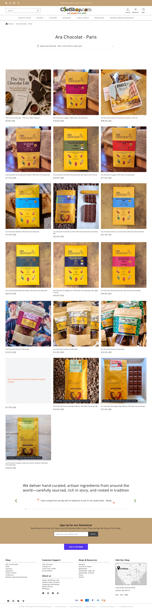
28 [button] (113, 509)
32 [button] (126, 509)
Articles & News (85, 566)
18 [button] (79, 509)
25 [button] (103, 509)
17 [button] (76, 509)
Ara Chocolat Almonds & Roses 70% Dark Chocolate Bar (121, 288)
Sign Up (93, 534)
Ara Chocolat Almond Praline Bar (17, 347)
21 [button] (89, 509)
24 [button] (99, 509)
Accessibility (47, 571)
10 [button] (53, 509)
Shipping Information (50, 584)
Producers (10, 575)
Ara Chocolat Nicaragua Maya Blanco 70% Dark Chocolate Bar (123, 403)
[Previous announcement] (48, 3)
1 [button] (22, 509)
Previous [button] (16, 498)
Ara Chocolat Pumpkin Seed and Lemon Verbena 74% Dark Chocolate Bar (27, 461)
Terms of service (75, 606)
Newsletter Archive (86, 573)
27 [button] (109, 509)
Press (81, 575)
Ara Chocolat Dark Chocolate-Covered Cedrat (26, 377)
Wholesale (83, 569)
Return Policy (47, 586)
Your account (47, 564)
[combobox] (22, 10)
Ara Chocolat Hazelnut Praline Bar (65, 347)
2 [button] (26, 509)
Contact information (107, 606)
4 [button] (32, 509)
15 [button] (69, 509)
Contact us (46, 566)
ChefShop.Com (30, 606)
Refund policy (91, 606)
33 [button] (129, 509)
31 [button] (123, 509)
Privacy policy (60, 606)
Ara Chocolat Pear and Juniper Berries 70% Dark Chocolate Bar (75, 403)
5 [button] (36, 509)
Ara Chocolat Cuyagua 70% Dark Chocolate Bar (118, 172)
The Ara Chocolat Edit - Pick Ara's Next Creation (23, 115)
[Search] (37, 10)
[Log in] (127, 9)
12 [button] (59, 509)
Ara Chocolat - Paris (24, 24)
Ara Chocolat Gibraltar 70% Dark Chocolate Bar (22, 229)
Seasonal (9, 571)
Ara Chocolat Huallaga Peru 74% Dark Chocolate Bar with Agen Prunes (75, 289)
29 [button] (116, 509)
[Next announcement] (103, 3)
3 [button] (29, 509)
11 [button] (56, 509)
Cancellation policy (126, 606)
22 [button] (93, 509)
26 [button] (106, 509)
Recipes (82, 564)
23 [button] (96, 509)
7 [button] (43, 509)
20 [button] (86, 509)
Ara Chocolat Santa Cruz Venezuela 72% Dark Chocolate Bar (122, 229)
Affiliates (45, 589)
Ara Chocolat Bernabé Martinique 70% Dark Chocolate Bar (26, 288)
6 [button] (39, 509)
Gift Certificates (12, 564)
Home (10, 24)
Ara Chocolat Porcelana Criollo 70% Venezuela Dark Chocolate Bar (75, 230)
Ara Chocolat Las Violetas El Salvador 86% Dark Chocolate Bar (28, 172)
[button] (76, 43)
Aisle (7, 566)
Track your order (49, 569)
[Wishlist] (135, 9)
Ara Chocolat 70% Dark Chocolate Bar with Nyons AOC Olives (75, 172)
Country (9, 569)
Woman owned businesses (16, 577)
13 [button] (63, 509)
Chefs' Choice (11, 573)
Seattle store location (51, 582)
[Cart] (143, 9)
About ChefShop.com (50, 580)
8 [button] (46, 509)
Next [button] (135, 498)
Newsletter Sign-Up (86, 571)
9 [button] (49, 509)
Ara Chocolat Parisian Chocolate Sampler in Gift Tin (119, 115)
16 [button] (73, 509)
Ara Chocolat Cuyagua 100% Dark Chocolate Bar (70, 115)
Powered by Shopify (43, 606)
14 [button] (66, 509)
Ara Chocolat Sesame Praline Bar (112, 347)
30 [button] (119, 509)
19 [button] (83, 509)
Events (81, 577)
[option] (76, 500)
